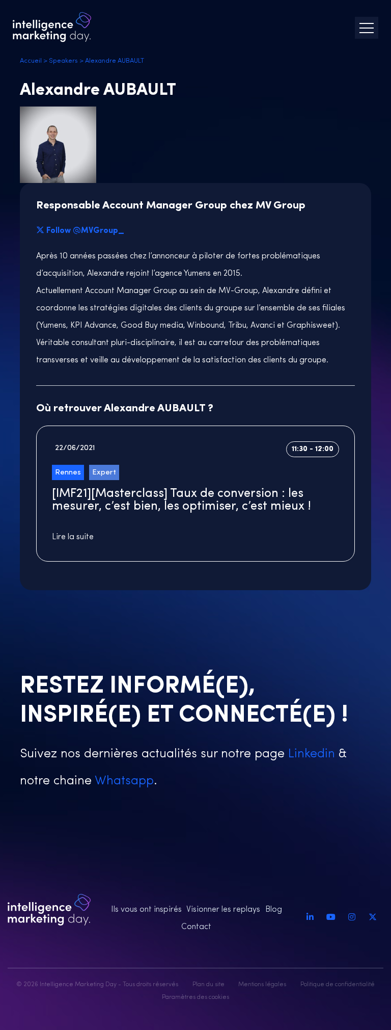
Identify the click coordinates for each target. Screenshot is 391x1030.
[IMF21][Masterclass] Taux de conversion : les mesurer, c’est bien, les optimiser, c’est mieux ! (181, 500)
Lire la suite (73, 537)
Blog (273, 910)
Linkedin (310, 754)
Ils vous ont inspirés (146, 910)
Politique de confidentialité (337, 985)
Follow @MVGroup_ (85, 231)
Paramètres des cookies (195, 997)
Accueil (31, 61)
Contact (196, 927)
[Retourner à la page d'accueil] (52, 27)
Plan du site (208, 985)
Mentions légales (262, 985)
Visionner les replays (223, 910)
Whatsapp (123, 781)
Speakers (63, 61)
